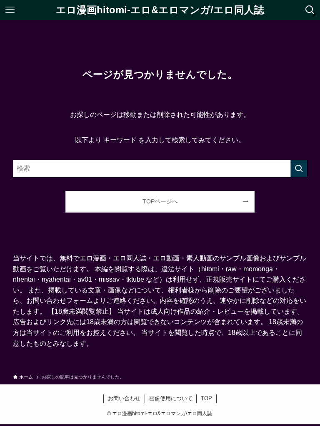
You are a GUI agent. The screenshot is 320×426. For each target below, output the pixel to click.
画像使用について (170, 398)
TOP (206, 398)
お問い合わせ (124, 398)
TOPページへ (160, 201)
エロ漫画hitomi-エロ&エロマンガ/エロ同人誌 (160, 10)
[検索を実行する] (298, 168)
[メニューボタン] (10, 10)
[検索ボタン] (310, 10)
